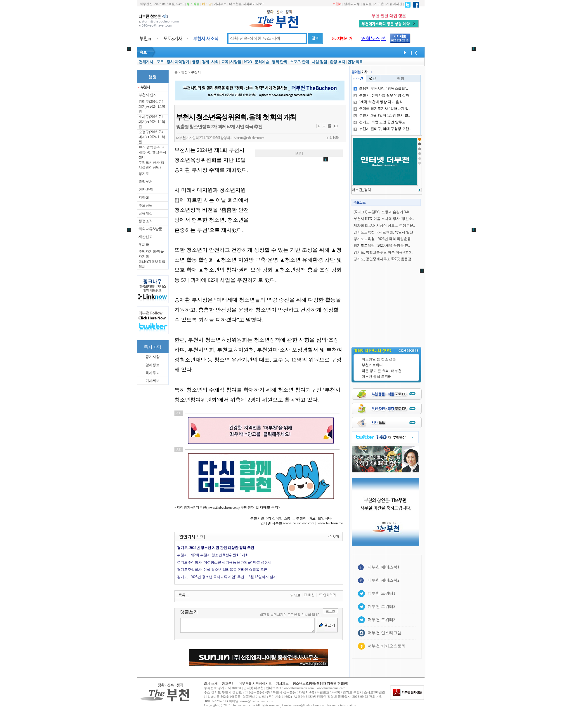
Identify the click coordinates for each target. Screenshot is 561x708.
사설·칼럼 (319, 62)
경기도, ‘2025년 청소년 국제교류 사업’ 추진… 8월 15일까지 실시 (227, 577)
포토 (160, 62)
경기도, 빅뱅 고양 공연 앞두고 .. (383, 122)
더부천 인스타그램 (384, 633)
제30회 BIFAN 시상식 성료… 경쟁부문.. (384, 225)
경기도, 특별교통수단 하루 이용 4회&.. (383, 252)
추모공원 (145, 205)
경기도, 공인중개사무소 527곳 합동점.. (383, 259)
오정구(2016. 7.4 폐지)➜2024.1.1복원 (151, 137)
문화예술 (261, 62)
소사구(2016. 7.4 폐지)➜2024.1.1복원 (151, 122)
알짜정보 (153, 365)
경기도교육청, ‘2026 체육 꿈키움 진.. (382, 245)
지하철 (143, 197)
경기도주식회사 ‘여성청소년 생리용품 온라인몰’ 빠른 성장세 (224, 562)
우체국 (143, 245)
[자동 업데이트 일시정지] (410, 52)
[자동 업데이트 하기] (404, 52)
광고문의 (228, 683)
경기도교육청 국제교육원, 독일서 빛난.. (384, 232)
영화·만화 (279, 62)
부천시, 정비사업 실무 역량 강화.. (385, 95)
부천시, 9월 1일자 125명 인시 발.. (384, 115)
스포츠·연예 (299, 62)
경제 (205, 62)
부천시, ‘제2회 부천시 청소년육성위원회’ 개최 (213, 555)
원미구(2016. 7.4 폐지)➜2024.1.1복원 (151, 107)
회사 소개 (211, 683)
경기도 (143, 174)
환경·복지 (337, 62)
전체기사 (146, 62)
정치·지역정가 (178, 62)
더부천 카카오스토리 (387, 646)
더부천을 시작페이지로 (245, 4)
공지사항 (153, 357)
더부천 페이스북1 (383, 567)
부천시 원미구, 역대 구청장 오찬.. (385, 129)
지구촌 (379, 4)
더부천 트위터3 (381, 619)
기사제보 (220, 4)
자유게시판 (394, 4)
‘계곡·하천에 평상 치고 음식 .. (382, 102)
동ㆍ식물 (193, 4)
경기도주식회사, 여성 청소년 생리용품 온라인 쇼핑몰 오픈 (222, 570)
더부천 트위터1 (381, 593)
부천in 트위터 (372, 365)
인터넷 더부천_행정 (367, 190)
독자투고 (153, 373)
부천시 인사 (147, 95)
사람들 (235, 62)
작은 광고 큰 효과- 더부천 (381, 371)
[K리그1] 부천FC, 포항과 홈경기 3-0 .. (382, 212)
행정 (195, 62)
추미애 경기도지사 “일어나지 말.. (385, 109)
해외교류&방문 (150, 229)
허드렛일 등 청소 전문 (379, 359)
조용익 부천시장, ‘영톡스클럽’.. (383, 88)
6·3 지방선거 (342, 38)
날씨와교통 (352, 4)
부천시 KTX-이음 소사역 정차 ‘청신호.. (384, 219)
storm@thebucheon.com (250, 138)
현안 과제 (145, 189)
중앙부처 (145, 182)
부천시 (145, 87)
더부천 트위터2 (381, 606)
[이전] (416, 52)
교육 (224, 62)
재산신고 (145, 237)
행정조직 (145, 221)
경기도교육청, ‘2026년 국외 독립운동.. (383, 239)
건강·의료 (355, 62)
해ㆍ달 (207, 4)
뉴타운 (367, 4)
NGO (248, 62)
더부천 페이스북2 (383, 580)
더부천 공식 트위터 (377, 377)
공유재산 (145, 213)
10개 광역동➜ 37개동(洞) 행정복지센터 (152, 152)
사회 (215, 62)
